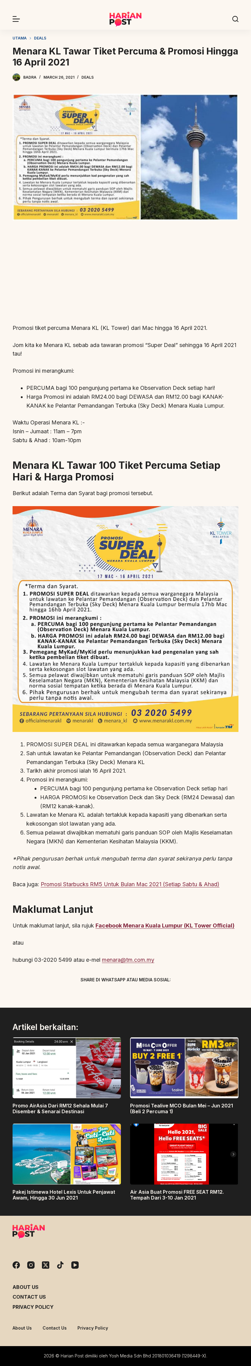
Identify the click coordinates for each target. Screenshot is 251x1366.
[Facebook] (93, 994)
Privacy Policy (33, 1307)
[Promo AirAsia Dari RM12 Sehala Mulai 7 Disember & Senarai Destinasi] (67, 1067)
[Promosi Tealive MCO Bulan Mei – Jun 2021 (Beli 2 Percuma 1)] (184, 1067)
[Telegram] (136, 994)
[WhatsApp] (157, 994)
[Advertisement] (125, 272)
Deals (87, 77)
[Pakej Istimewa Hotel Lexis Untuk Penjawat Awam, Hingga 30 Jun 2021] (67, 1154)
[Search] (235, 19)
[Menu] (16, 19)
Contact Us (29, 1297)
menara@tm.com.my (128, 960)
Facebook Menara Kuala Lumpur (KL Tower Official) (165, 925)
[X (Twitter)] (115, 994)
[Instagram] (31, 1265)
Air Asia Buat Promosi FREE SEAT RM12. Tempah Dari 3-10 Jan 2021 (177, 1195)
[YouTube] (75, 1265)
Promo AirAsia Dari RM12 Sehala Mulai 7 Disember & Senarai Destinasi (60, 1108)
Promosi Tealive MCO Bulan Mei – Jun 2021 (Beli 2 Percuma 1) (181, 1108)
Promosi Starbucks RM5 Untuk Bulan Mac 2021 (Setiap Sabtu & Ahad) (130, 884)
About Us (26, 1287)
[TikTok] (60, 1265)
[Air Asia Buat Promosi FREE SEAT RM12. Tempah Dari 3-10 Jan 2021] (184, 1154)
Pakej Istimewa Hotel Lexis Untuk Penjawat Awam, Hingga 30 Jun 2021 (64, 1195)
